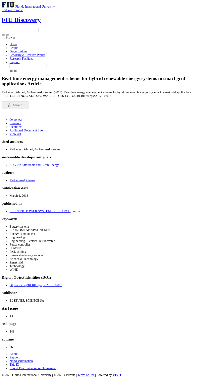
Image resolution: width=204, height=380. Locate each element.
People (14, 47)
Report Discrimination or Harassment (33, 368)
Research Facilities (21, 58)
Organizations (18, 51)
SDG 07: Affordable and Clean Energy (34, 165)
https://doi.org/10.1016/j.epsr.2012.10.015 (36, 285)
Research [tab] (15, 123)
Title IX (14, 364)
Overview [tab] (16, 119)
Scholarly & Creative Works (27, 55)
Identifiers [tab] (16, 126)
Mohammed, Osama (22, 180)
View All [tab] (15, 134)
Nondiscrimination (21, 361)
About (14, 353)
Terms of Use (86, 375)
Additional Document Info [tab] (26, 130)
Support (15, 62)
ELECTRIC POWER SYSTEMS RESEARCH (40, 211)
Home (13, 44)
